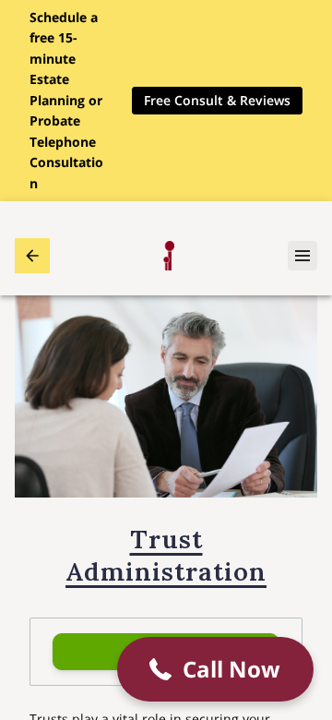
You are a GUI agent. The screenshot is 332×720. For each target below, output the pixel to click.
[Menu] (302, 255)
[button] (215, 669)
